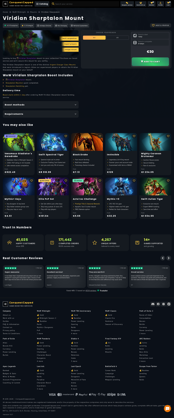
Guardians (41, 386)
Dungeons (75, 330)
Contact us (7, 327)
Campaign (109, 373)
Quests (142, 377)
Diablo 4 (75, 339)
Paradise (40, 380)
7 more (40, 333)
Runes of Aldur (145, 315)
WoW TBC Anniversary (81, 311)
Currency (143, 327)
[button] (160, 4)
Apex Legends (9, 366)
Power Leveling (77, 321)
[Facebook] (158, 304)
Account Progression (12, 380)
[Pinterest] (168, 304)
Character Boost (44, 355)
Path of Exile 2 (146, 311)
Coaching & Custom (11, 383)
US (117, 37)
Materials (75, 355)
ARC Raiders (144, 339)
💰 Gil (108, 343)
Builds (142, 324)
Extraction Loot (146, 358)
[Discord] (152, 304)
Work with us (8, 318)
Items (73, 358)
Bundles (74, 346)
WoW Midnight (43, 311)
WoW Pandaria (43, 339)
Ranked (6, 370)
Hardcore (109, 321)
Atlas (5, 343)
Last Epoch (76, 366)
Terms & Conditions (11, 333)
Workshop (143, 355)
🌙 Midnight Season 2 (46, 318)
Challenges (42, 352)
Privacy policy (9, 330)
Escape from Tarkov (148, 366)
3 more (74, 361)
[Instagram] (163, 304)
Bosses (142, 321)
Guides (6, 321)
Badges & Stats (9, 373)
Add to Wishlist (162, 25)
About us (7, 315)
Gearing (74, 324)
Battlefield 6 (111, 366)
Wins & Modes (9, 377)
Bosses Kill (7, 346)
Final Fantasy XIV (113, 339)
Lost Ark (40, 366)
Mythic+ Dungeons (45, 327)
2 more (142, 333)
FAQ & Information (11, 324)
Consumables (145, 318)
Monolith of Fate (78, 380)
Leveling (109, 349)
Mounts (108, 352)
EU (94, 37)
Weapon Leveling (112, 380)
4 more (74, 333)
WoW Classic (111, 311)
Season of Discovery (114, 324)
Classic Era (110, 318)
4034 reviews (90, 290)
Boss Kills (143, 352)
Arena (73, 383)
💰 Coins (143, 343)
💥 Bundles (42, 321)
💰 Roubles (144, 370)
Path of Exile (9, 339)
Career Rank (110, 370)
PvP (38, 330)
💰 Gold (40, 315)
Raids (39, 324)
